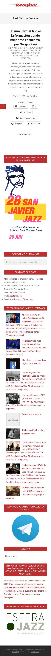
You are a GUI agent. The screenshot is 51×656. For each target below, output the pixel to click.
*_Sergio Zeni (27, 50)
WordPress (35, 651)
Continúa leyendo (25, 96)
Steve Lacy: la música (31, 414)
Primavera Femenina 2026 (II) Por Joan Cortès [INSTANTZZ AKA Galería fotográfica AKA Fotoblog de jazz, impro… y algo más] (25, 402)
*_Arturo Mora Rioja (22, 48)
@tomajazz (16, 296)
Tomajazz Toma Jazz (23, 299)
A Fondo (38, 50)
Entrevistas (17, 53)
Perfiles (28, 53)
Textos (36, 53)
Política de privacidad (14, 649)
